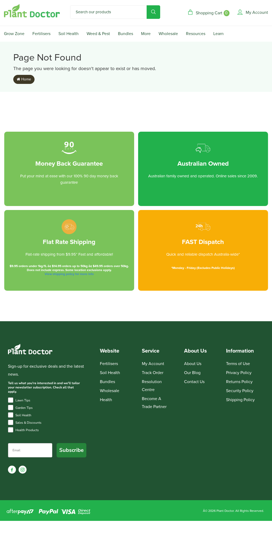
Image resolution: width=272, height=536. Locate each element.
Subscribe (71, 450)
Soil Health (68, 33)
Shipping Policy (240, 399)
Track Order (152, 372)
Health (106, 399)
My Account (153, 363)
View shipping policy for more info (69, 274)
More (146, 33)
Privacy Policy (239, 372)
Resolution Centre (152, 385)
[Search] (153, 12)
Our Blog (192, 372)
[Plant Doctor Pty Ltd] (32, 11)
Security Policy (239, 390)
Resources (195, 33)
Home (25, 79)
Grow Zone (14, 33)
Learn (218, 33)
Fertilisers (41, 33)
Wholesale (168, 33)
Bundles (125, 33)
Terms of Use (238, 363)
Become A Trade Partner (154, 402)
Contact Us (194, 381)
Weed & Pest (98, 33)
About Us (192, 363)
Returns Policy (239, 381)
